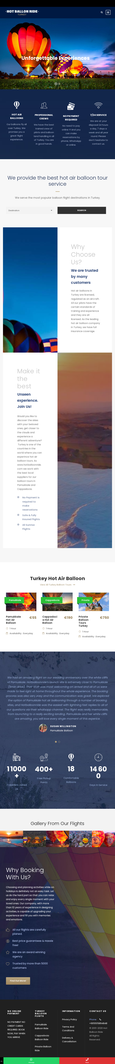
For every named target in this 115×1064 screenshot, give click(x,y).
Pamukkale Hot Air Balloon (13, 620)
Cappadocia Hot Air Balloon (49, 620)
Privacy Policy (69, 1019)
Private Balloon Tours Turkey (83, 621)
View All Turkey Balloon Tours (55, 584)
